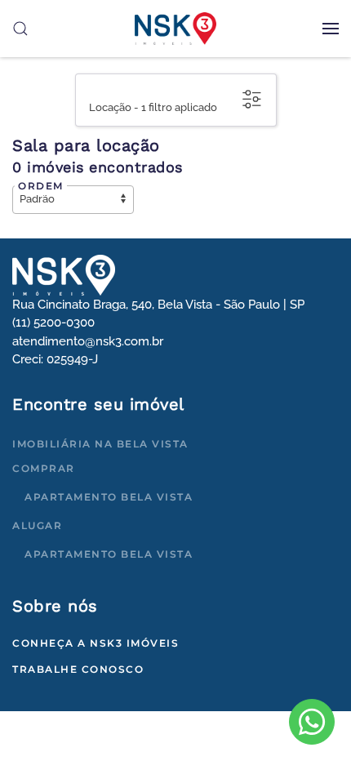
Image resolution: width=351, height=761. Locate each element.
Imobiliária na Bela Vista (100, 444)
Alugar (37, 525)
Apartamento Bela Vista (108, 497)
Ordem (41, 186)
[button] (330, 28)
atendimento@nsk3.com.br (87, 341)
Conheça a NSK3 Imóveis (95, 643)
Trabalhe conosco (78, 669)
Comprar (43, 468)
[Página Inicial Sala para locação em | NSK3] (63, 274)
